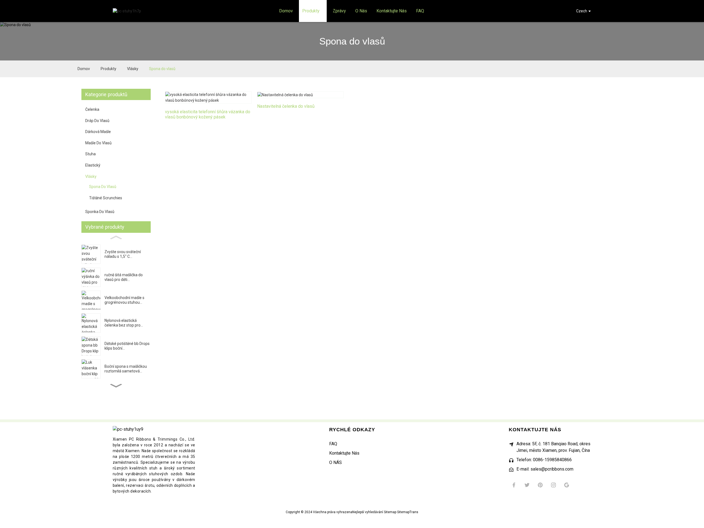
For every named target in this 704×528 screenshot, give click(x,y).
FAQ (333, 443)
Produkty (108, 69)
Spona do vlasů (162, 69)
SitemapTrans (407, 512)
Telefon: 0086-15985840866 (544, 459)
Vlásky (132, 69)
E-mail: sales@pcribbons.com (544, 469)
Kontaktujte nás (344, 453)
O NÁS (335, 462)
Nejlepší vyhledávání (367, 512)
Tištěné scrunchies (105, 198)
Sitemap (390, 512)
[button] (116, 386)
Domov (84, 69)
